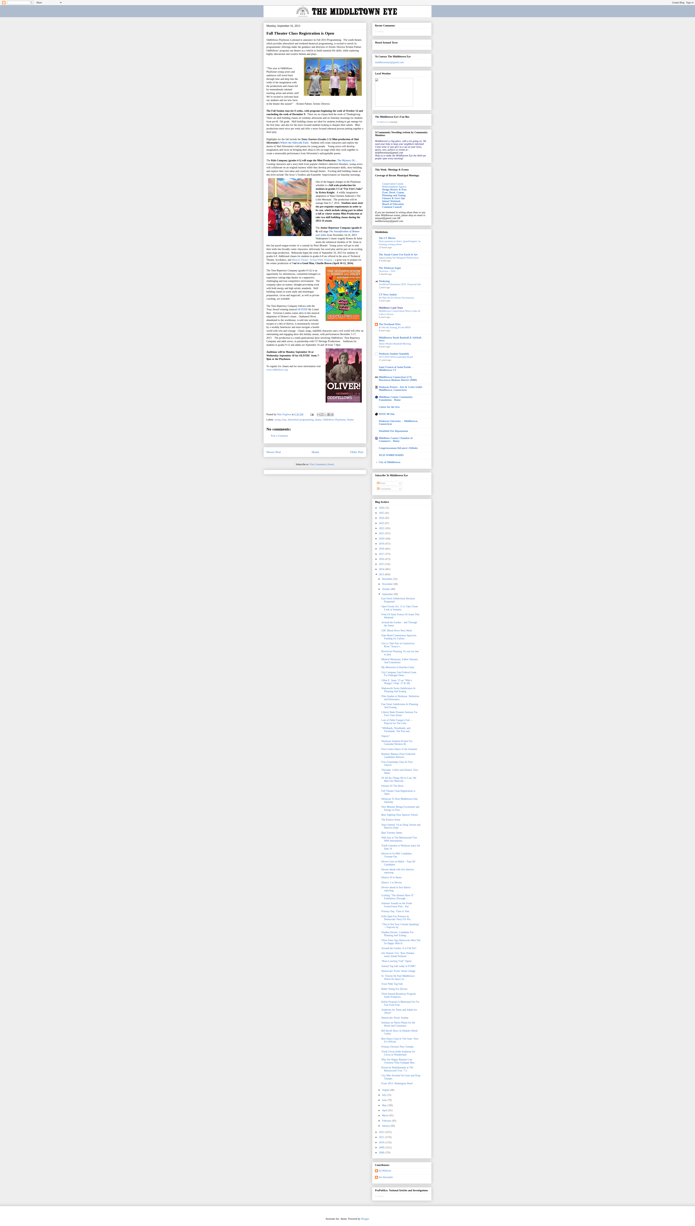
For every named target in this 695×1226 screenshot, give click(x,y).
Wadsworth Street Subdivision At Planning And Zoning (398, 690)
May (384, 1105)
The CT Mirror (387, 238)
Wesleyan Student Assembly (394, 353)
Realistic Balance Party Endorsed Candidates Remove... (398, 755)
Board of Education (393, 204)
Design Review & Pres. (394, 189)
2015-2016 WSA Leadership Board (396, 357)
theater (350, 419)
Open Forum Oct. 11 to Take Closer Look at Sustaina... (399, 608)
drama (318, 419)
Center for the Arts (389, 407)
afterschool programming (300, 419)
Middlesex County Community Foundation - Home (396, 398)
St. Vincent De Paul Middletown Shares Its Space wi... (398, 977)
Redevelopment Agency (394, 186)
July (384, 1095)
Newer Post (273, 452)
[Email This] (318, 414)
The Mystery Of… (347, 160)
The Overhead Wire (390, 324)
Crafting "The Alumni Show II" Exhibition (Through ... (397, 897)
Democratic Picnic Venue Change (398, 971)
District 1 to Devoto (391, 882)
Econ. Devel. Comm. (393, 192)
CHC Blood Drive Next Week (396, 630)
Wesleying (384, 281)
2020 (382, 538)
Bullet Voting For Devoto (394, 989)
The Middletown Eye (383, 122)
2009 (382, 1147)
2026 (382, 507)
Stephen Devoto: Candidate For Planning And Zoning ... (397, 934)
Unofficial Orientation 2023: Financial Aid (400, 284)
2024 (382, 518)
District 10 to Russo (391, 877)
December (387, 579)
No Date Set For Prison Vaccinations (396, 297)
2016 (382, 559)
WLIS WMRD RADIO (391, 455)
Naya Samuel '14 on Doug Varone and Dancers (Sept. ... (400, 826)
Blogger (365, 1218)
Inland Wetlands (391, 201)
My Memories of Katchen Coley (397, 667)
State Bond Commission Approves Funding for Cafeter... (398, 637)
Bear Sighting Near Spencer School (399, 814)
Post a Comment (279, 435)
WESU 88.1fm (387, 414)
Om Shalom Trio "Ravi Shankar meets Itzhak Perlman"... (397, 955)
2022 (382, 528)
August (386, 1090)
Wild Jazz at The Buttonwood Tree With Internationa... (399, 839)
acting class (280, 419)
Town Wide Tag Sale (392, 984)
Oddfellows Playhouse (334, 419)
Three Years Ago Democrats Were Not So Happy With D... (400, 942)
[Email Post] (311, 414)
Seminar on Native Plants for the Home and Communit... (398, 1024)
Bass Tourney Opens (391, 832)
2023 (382, 523)
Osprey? (385, 736)
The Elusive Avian (390, 819)
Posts (382, 483)
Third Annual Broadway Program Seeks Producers (398, 995)
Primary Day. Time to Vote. (395, 911)
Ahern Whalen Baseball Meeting (395, 343)
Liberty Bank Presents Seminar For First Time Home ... (399, 714)
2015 (382, 564)
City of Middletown (389, 462)
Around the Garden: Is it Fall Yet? (398, 948)
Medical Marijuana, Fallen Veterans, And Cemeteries (399, 661)
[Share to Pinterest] (332, 414)
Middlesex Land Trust (391, 307)
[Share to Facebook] (329, 414)
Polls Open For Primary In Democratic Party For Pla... (396, 918)
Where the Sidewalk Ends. (294, 142)
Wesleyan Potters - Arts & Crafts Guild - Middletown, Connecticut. (401, 388)
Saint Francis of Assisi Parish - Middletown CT (395, 368)
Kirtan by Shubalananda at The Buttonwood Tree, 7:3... (397, 1069)
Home (315, 452)
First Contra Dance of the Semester (399, 749)
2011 (382, 1137)
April (385, 1110)
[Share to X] (325, 414)
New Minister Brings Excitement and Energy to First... (400, 808)
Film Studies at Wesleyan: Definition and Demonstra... (400, 698)
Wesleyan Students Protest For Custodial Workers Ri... (396, 743)
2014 (382, 569)
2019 (382, 543)
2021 (382, 533)
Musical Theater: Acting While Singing (311, 259)
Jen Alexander (386, 1177)
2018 (382, 548)
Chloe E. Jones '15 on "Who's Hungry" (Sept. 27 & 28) (396, 682)
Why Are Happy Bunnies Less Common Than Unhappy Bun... (398, 1061)
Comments (385, 488)
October (386, 589)
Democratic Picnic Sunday (394, 1017)
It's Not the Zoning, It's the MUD (394, 327)
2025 (382, 513)
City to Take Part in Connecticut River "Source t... (397, 645)
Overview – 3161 (387, 271)
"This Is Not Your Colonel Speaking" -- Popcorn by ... (400, 926)
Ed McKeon (385, 1170)
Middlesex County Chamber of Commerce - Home (396, 439)
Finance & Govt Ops (393, 198)
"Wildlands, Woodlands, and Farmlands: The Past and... (396, 730)
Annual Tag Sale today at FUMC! (398, 966)
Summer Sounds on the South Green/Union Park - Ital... (396, 905)
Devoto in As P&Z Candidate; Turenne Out (396, 855)
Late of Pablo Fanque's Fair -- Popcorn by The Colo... (396, 722)
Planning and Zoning (394, 195)
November (387, 584)
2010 (382, 1142)
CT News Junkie (388, 294)
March (385, 1115)
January (386, 1125)
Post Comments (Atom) (322, 464)
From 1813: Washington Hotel (396, 1083)
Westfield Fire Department (393, 431)
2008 (382, 1152)
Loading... (380, 31)
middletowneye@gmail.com (389, 62)
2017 (382, 554)
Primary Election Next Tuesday (397, 1046)
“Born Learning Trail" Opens (396, 961)
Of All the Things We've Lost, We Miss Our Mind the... (398, 779)
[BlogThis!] (322, 414)
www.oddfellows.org (277, 369)
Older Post (356, 452)
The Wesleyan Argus (390, 268)
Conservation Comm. (393, 183)
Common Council (392, 207)
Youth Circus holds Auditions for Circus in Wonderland (398, 1053)
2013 (382, 574)
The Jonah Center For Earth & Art (398, 254)
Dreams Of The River (392, 786)
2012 (382, 1132)
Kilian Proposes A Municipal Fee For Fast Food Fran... (400, 1003)
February (387, 1120)
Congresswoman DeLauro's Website (398, 448)
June (384, 1100)
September (388, 594)
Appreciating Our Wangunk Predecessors (399, 257)
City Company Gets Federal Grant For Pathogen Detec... (398, 674)
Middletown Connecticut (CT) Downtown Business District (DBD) (398, 378)
